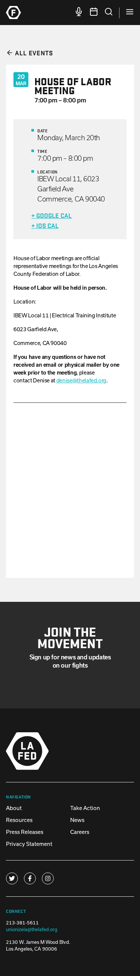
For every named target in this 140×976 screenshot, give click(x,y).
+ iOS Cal (45, 225)
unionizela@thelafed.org (31, 929)
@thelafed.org (81, 380)
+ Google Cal (51, 215)
